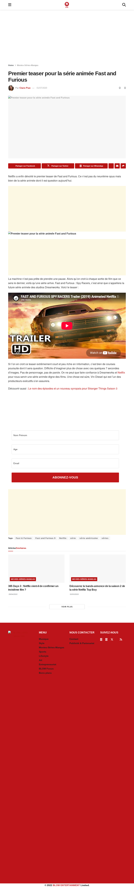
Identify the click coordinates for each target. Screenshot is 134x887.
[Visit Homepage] (67, 5)
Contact (73, 639)
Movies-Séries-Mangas (27, 65)
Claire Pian (25, 88)
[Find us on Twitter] (112, 639)
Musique (44, 639)
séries (105, 538)
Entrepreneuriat (47, 664)
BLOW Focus (46, 668)
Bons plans (45, 673)
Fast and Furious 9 (45, 538)
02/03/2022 (74, 594)
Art (40, 660)
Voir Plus (67, 607)
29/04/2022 (12, 594)
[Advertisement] (67, 37)
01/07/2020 (42, 88)
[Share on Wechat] (111, 166)
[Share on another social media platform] (123, 166)
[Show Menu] (9, 5)
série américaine (89, 538)
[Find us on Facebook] (101, 639)
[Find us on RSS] (121, 639)
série (73, 538)
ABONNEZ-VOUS (65, 477)
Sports (42, 651)
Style (41, 643)
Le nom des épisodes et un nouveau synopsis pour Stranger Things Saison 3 (72, 388)
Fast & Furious (24, 538)
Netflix (121, 372)
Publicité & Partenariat (81, 643)
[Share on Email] (117, 166)
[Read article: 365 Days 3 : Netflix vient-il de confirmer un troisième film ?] (36, 569)
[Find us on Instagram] (106, 639)
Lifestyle (44, 656)
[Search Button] (124, 5)
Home (11, 65)
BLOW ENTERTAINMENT (66, 885)
